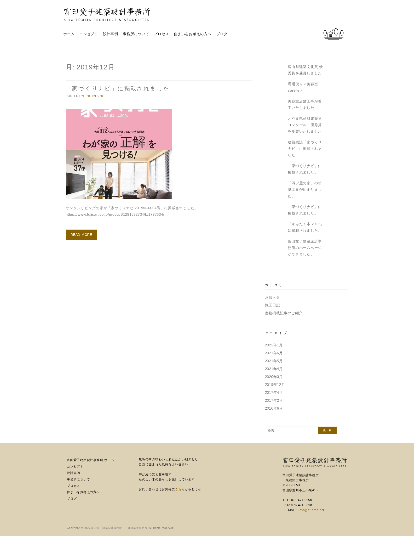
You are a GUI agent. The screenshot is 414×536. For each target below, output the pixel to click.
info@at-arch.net (311, 510)
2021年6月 (274, 353)
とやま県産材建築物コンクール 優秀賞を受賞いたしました (305, 124)
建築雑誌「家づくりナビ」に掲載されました (305, 148)
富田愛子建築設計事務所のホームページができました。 (305, 247)
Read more (81, 235)
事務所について (136, 34)
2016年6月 (274, 408)
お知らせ (272, 297)
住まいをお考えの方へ (193, 34)
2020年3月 (274, 377)
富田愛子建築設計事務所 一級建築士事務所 (119, 527)
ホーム (69, 34)
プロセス (161, 34)
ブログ (221, 34)
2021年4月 (274, 369)
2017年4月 (274, 392)
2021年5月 (274, 361)
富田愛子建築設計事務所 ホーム (90, 460)
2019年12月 (275, 385)
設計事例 (110, 34)
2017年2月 (274, 400)
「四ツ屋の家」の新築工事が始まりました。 (305, 189)
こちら (180, 489)
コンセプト (88, 34)
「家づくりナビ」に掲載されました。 (121, 88)
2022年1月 (274, 345)
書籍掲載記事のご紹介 (284, 313)
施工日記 (272, 305)
